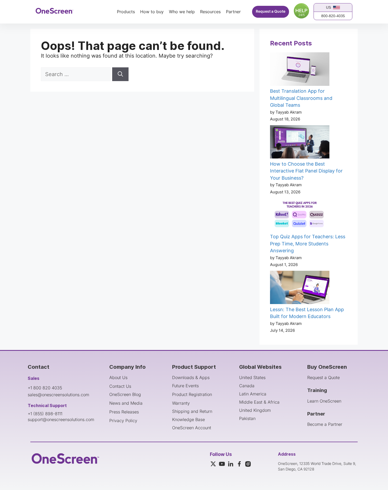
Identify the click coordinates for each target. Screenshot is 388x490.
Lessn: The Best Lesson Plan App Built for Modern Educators (307, 313)
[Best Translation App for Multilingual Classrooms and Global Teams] (299, 70)
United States (252, 377)
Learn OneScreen (324, 401)
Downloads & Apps (191, 377)
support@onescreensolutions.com (61, 419)
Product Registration (192, 394)
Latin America (252, 393)
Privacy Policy (123, 420)
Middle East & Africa (259, 402)
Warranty (181, 403)
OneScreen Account (191, 427)
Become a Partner (324, 424)
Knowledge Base (188, 419)
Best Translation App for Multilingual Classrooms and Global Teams (301, 98)
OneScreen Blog (125, 394)
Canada (246, 385)
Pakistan (247, 418)
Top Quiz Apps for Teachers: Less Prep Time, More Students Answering (307, 243)
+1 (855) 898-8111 (45, 413)
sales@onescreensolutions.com (58, 394)
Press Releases (124, 411)
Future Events (185, 385)
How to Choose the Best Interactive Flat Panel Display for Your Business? (306, 170)
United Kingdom (255, 410)
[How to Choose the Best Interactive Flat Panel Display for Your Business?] (299, 143)
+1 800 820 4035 (45, 387)
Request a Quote (270, 11)
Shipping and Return (192, 411)
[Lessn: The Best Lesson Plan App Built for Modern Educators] (299, 288)
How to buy (152, 12)
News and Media (126, 403)
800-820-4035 (333, 16)
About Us (118, 377)
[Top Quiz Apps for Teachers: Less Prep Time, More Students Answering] (299, 215)
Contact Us (120, 386)
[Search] (120, 74)
